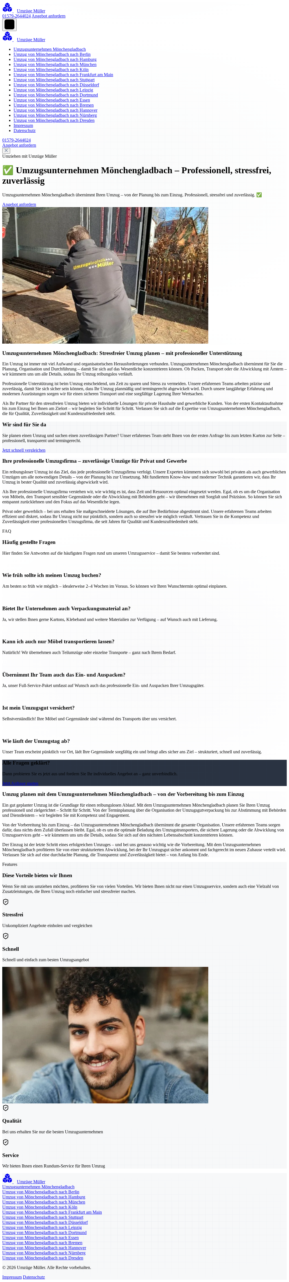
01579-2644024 (16, 16)
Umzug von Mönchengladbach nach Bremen (54, 105)
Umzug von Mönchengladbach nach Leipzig (53, 89)
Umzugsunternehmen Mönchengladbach (50, 49)
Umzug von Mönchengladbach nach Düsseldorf (56, 84)
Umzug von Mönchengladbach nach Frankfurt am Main (63, 74)
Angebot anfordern (48, 16)
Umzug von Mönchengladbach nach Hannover (55, 110)
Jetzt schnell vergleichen (23, 450)
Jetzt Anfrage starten (20, 783)
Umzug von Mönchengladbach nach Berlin (52, 54)
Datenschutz (25, 130)
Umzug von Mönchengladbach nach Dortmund (56, 95)
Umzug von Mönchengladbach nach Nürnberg (55, 115)
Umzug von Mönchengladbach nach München (55, 64)
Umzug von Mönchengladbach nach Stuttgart (54, 79)
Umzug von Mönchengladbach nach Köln (51, 69)
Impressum (23, 125)
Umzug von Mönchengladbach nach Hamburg (55, 59)
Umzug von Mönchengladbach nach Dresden (54, 120)
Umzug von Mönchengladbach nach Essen (52, 100)
